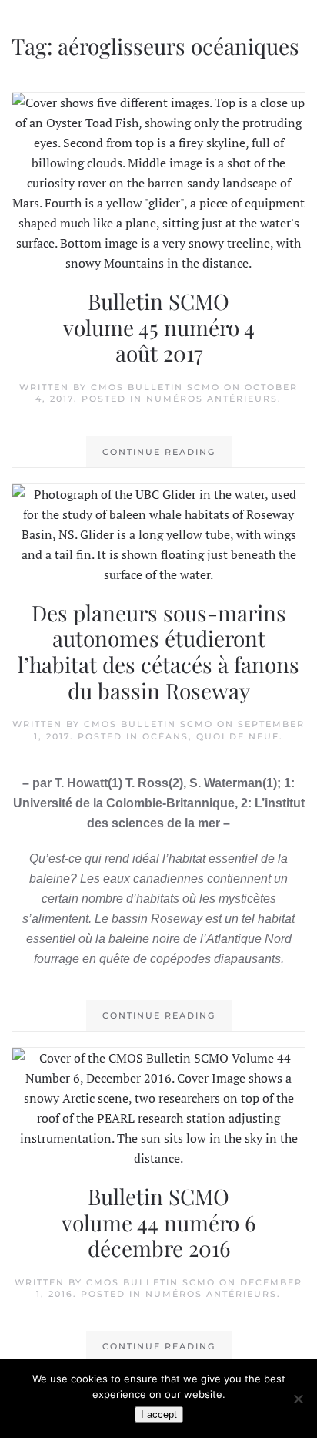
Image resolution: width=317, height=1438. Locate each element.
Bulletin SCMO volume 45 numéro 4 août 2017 (159, 327)
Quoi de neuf (237, 736)
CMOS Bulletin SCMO (155, 387)
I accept (159, 1414)
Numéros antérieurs (212, 398)
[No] (297, 1398)
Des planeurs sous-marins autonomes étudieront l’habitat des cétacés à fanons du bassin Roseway (158, 651)
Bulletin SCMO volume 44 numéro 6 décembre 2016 (158, 1222)
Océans (165, 736)
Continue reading (158, 451)
